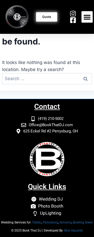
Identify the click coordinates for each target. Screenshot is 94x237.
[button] (87, 17)
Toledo (37, 222)
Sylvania (66, 222)
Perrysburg (50, 222)
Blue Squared (73, 230)
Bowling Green (83, 222)
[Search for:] (47, 78)
